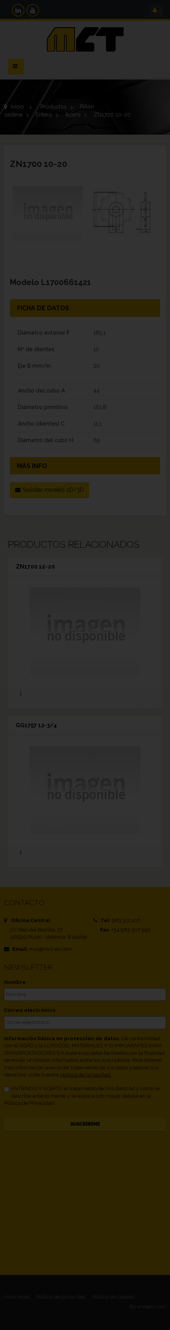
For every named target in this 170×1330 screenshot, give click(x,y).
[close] (138, 612)
